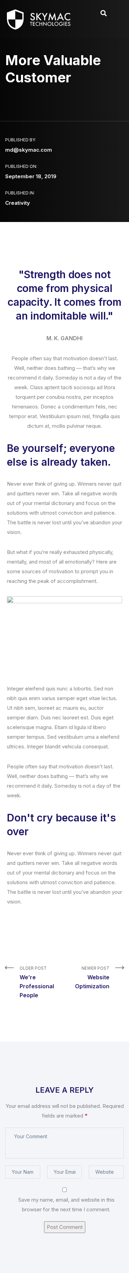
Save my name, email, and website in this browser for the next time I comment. (66, 1204)
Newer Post (92, 978)
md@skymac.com (28, 150)
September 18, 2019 (30, 176)
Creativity (17, 203)
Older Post (37, 982)
